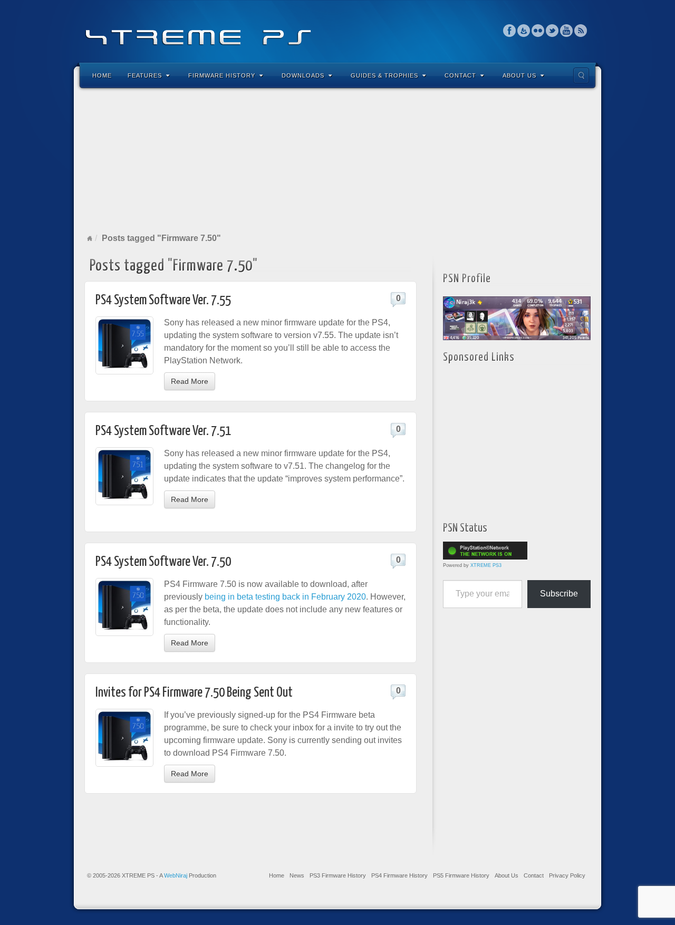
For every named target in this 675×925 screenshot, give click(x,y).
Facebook (509, 30)
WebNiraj (175, 875)
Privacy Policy (567, 875)
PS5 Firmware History (461, 875)
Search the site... (581, 75)
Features (145, 75)
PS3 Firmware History (338, 875)
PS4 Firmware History (399, 875)
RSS (580, 30)
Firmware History (221, 75)
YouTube (566, 30)
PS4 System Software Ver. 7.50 (163, 562)
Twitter (552, 30)
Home (102, 75)
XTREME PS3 (486, 565)
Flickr (538, 30)
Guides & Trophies (384, 75)
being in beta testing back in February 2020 (285, 596)
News (297, 875)
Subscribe (559, 593)
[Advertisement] (337, 160)
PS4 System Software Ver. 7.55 (163, 300)
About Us (519, 75)
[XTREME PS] (337, 30)
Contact (460, 75)
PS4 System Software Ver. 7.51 (163, 431)
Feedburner (524, 30)
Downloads (303, 75)
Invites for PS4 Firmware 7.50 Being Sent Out (194, 692)
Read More (189, 381)
